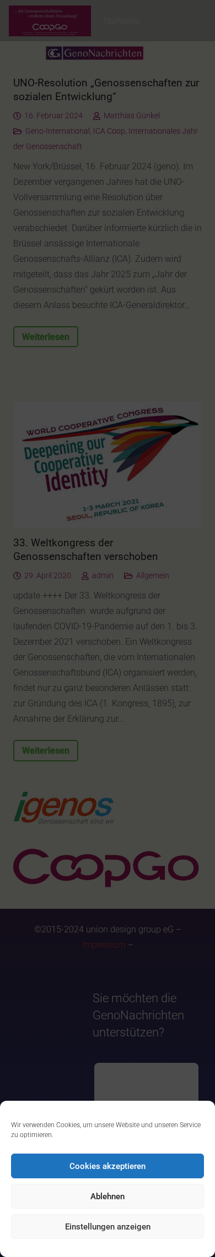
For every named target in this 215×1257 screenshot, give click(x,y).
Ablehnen (107, 1196)
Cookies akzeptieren (107, 1166)
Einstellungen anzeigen (107, 1227)
